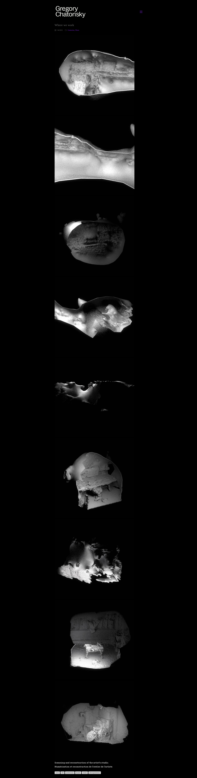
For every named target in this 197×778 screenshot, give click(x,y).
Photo (77, 30)
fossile (78, 773)
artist (57, 773)
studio (85, 773)
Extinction (71, 30)
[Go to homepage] (71, 12)
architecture (69, 773)
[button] (141, 11)
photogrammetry (94, 773)
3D (62, 773)
